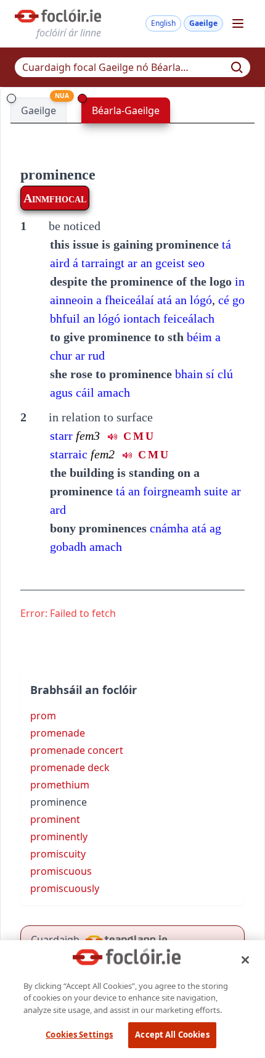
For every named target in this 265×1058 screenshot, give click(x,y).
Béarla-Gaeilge (126, 110)
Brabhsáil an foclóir (83, 689)
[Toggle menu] (238, 23)
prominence (58, 175)
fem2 (103, 454)
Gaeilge (203, 23)
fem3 (88, 435)
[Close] (245, 959)
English (163, 23)
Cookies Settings (79, 1034)
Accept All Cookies (172, 1034)
